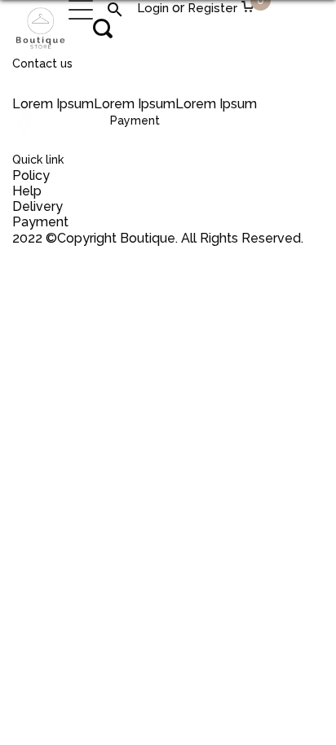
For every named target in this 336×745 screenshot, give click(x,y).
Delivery (37, 206)
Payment (40, 222)
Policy (31, 175)
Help (27, 191)
